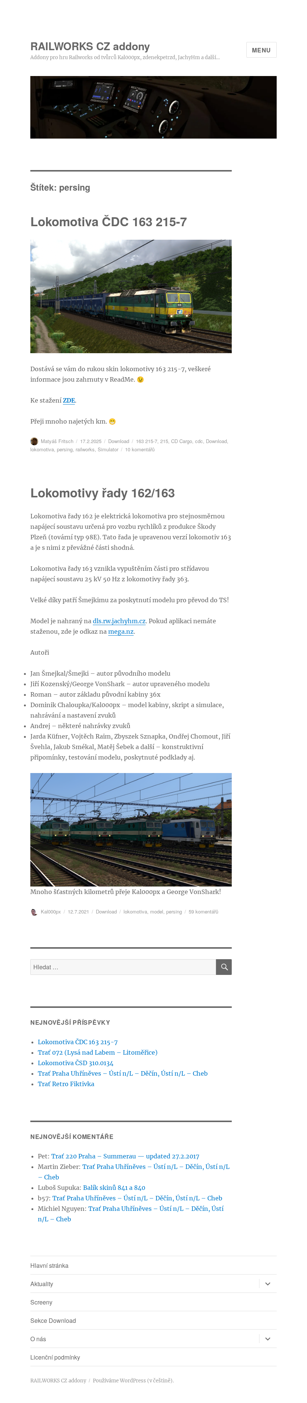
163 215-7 (146, 441)
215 (164, 441)
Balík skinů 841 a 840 (114, 1187)
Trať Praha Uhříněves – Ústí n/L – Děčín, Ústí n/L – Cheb (123, 1073)
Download (118, 441)
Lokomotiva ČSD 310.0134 (75, 1063)
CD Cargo (181, 441)
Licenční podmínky (55, 1357)
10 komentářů (140, 449)
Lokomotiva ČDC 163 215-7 (108, 221)
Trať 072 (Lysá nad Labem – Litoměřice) (98, 1052)
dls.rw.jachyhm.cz (119, 621)
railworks (85, 449)
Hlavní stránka (49, 1265)
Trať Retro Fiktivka (66, 1084)
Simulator (108, 449)
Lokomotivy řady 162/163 (102, 492)
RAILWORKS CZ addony (90, 46)
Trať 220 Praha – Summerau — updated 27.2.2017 (125, 1156)
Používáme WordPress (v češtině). (133, 1381)
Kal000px (51, 911)
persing (65, 449)
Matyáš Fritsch (57, 441)
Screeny (41, 1302)
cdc (199, 441)
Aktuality (41, 1283)
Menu (261, 50)
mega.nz (121, 631)
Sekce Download (53, 1320)
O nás (38, 1338)
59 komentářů (203, 911)
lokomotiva (42, 449)
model (156, 911)
